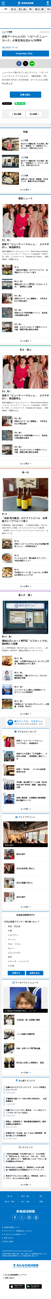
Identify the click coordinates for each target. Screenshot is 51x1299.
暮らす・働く (40, 9)
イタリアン (13, 935)
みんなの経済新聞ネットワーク (25, 1266)
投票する (16, 973)
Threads (36, 1217)
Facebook (15, 1217)
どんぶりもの (14, 952)
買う (30, 9)
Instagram (29, 1217)
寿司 (10, 957)
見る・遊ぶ (23, 9)
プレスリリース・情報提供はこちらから (18, 1231)
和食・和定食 (14, 926)
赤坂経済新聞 (25, 3)
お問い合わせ (8, 1238)
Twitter (22, 1217)
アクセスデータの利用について (15, 1234)
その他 (11, 966)
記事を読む (25, 94)
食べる (13, 9)
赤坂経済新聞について (11, 1227)
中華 (10, 931)
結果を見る (35, 973)
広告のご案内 (8, 1241)
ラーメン (12, 939)
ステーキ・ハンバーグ (18, 961)
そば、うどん (14, 944)
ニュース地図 (7, 32)
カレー (11, 948)
